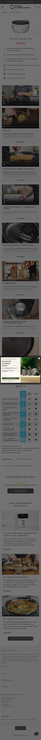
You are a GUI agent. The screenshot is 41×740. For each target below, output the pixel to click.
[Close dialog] (39, 358)
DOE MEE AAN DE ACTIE (10, 378)
